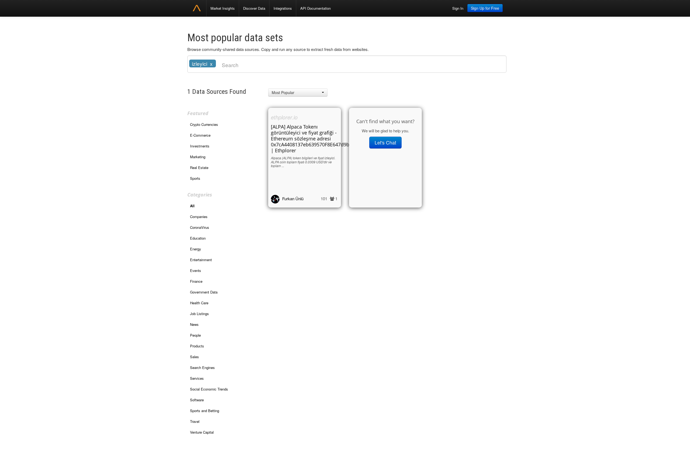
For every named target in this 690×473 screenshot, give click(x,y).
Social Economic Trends (209, 389)
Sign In (457, 8)
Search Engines (202, 367)
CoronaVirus (199, 227)
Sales (194, 356)
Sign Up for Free (485, 8)
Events (195, 270)
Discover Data (254, 8)
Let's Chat (385, 142)
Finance (196, 281)
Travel (194, 421)
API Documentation (315, 8)
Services (197, 378)
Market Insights (223, 8)
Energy (195, 248)
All (192, 205)
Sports (195, 178)
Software (197, 399)
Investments (199, 146)
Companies (199, 216)
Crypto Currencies (204, 124)
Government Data (204, 292)
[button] (297, 92)
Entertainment (201, 259)
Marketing (197, 156)
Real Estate (199, 167)
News (194, 324)
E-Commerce (200, 135)
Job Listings (199, 313)
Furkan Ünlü (292, 198)
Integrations (283, 8)
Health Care (199, 302)
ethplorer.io (284, 117)
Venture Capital (202, 432)
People (195, 335)
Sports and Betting (204, 410)
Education (198, 238)
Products (197, 345)
